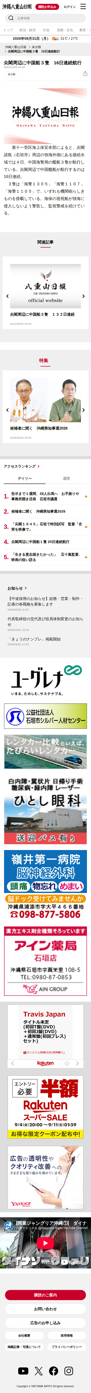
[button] (7, 296)
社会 (46, 30)
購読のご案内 (45, 1295)
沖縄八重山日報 (15, 47)
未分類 (36, 47)
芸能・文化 (65, 30)
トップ (8, 30)
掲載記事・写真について (24, 1347)
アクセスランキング (20, 466)
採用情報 (67, 1335)
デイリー (25, 478)
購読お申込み (47, 7)
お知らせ (15, 588)
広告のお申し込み (45, 1323)
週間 (66, 478)
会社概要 (24, 1335)
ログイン (70, 7)
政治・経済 (27, 30)
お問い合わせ (45, 1309)
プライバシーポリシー (67, 1347)
